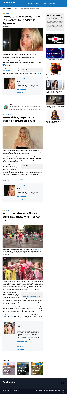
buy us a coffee (58, 25)
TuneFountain (9, 2)
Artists (54, 3)
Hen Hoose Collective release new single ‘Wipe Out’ (31, 296)
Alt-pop (7, 210)
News (37, 3)
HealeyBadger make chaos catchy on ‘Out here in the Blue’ (55, 60)
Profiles (45, 3)
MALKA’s (5, 254)
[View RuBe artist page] (9, 83)
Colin (10, 104)
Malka (10, 223)
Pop (25, 89)
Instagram (40, 73)
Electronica (22, 89)
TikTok (28, 317)
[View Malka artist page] (9, 328)
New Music (33, 3)
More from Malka (21, 349)
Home (28, 3)
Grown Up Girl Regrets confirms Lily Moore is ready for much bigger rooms (54, 76)
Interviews (50, 3)
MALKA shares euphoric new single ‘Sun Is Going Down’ (32, 294)
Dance (7, 13)
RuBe (10, 8)
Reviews (41, 3)
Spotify (28, 73)
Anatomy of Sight (37, 249)
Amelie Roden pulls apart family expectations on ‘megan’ (54, 91)
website (39, 316)
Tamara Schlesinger (15, 223)
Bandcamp (5, 317)
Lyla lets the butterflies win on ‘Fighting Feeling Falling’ (53, 122)
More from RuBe (21, 92)
